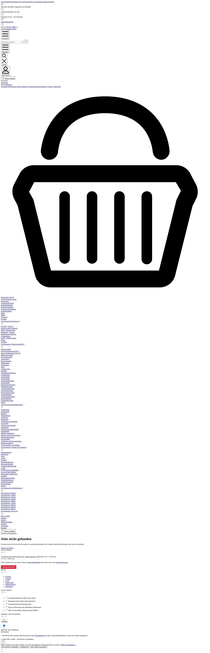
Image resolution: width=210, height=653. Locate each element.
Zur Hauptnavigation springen (43, 2)
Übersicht (4, 87)
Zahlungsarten (33, 87)
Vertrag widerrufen (54, 87)
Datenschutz (9, 582)
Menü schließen (10, 78)
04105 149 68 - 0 (31, 557)
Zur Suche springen (26, 2)
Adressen (24, 87)
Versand (8, 579)
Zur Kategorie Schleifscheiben (11, 488)
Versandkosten (39, 635)
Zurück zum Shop (7, 548)
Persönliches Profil (14, 87)
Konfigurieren (24, 647)
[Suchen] (22, 42)
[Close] (2, 649)
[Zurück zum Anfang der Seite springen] (3, 642)
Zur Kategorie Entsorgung (10, 321)
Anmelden (4, 83)
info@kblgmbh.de (7, 22)
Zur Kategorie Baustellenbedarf (12, 405)
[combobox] (11, 42)
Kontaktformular (62, 562)
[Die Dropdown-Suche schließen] (26, 41)
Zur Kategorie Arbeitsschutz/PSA (12, 344)
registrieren (8, 85)
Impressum (9, 586)
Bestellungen (43, 87)
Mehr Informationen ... (69, 645)
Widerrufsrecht (10, 584)
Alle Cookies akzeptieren (38, 647)
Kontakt (8, 577)
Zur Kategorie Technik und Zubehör (13, 447)
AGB (7, 581)
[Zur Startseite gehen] (8, 29)
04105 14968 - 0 (12, 27)
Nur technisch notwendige (10, 647)
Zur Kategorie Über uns (9, 511)
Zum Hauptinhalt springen (10, 2)
